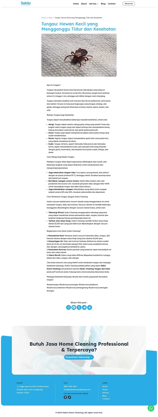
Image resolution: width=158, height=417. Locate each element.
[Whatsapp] (68, 307)
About (84, 4)
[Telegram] (84, 307)
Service (92, 4)
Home (76, 4)
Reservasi (129, 4)
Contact (112, 4)
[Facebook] (73, 307)
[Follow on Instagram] (65, 397)
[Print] (89, 307)
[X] (79, 307)
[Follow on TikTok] (69, 397)
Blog (103, 4)
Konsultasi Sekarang (78, 357)
